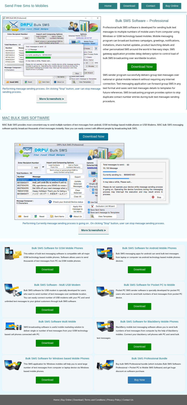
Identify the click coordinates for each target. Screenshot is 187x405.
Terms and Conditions (95, 400)
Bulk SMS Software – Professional (141, 21)
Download (129, 5)
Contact (150, 5)
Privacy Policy (114, 400)
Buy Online (172, 5)
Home (107, 5)
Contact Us (128, 400)
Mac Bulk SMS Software (26, 118)
